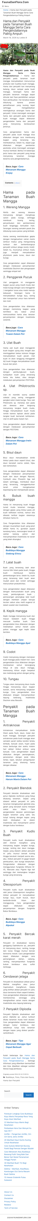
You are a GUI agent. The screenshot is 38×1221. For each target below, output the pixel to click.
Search (7, 1091)
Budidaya (10, 1077)
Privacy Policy (10, 1202)
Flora (17, 1077)
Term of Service (11, 1208)
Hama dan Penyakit (11, 1080)
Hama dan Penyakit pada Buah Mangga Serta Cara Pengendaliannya (19, 1058)
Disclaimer (8, 1198)
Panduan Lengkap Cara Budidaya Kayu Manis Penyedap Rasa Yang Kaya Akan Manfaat (18, 1116)
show (17, 183)
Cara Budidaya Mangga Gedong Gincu (15, 550)
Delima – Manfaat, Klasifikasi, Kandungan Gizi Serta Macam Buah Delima (17, 1171)
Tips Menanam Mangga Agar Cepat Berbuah (18, 1043)
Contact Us (9, 1195)
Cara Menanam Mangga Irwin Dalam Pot (18, 440)
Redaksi (7, 1205)
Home (5, 10)
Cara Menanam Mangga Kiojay (16, 169)
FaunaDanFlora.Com (15, 2)
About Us (8, 1192)
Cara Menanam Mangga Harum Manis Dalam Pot (18, 776)
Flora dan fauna (27, 1077)
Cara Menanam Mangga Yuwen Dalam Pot (16, 330)
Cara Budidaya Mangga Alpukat (15, 922)
